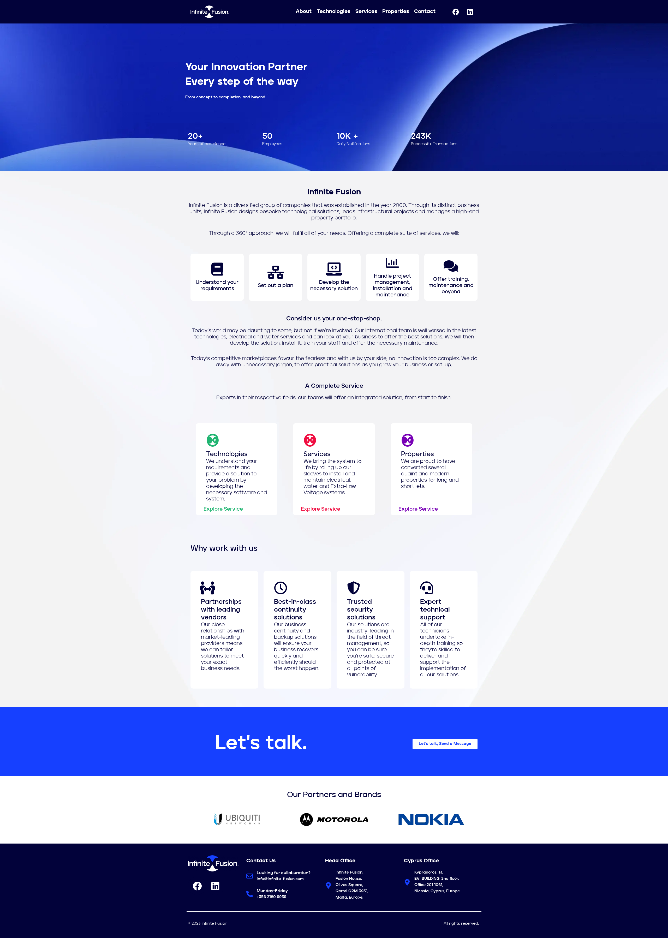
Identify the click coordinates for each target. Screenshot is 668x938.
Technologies (333, 11)
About (304, 11)
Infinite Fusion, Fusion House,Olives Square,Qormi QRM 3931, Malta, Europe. (352, 885)
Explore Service (223, 509)
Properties (395, 11)
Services (366, 11)
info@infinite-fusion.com (280, 879)
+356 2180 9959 (271, 897)
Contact (425, 11)
